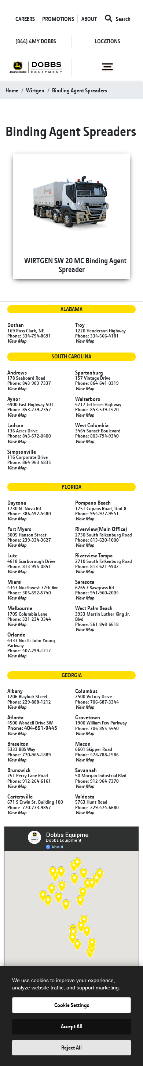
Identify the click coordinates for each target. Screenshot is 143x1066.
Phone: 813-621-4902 (97, 566)
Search (123, 18)
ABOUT (89, 18)
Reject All (71, 1047)
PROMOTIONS (58, 18)
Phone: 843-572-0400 (29, 436)
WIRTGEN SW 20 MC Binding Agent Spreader (75, 265)
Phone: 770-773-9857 (29, 807)
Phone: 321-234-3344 (29, 619)
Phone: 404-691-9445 (32, 727)
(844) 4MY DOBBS (35, 41)
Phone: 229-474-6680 (97, 807)
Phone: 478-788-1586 (97, 754)
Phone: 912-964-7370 (97, 781)
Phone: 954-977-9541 (97, 513)
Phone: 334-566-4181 (97, 336)
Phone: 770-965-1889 (29, 754)
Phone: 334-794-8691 (29, 336)
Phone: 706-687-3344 (97, 702)
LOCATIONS (107, 41)
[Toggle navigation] (107, 67)
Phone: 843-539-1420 (97, 409)
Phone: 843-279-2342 (29, 409)
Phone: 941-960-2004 (97, 592)
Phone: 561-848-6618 (97, 624)
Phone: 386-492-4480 (29, 513)
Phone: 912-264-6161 (29, 781)
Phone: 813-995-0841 (29, 566)
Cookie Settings (71, 1005)
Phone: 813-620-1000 (97, 540)
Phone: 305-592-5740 (29, 592)
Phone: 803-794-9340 (97, 436)
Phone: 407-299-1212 (29, 650)
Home (12, 90)
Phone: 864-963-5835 (29, 462)
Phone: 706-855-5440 (97, 728)
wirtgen (35, 90)
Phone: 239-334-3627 (29, 540)
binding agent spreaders (79, 90)
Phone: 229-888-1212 (29, 702)
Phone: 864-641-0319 (97, 383)
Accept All (71, 1026)
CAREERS (25, 18)
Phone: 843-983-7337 (29, 383)
